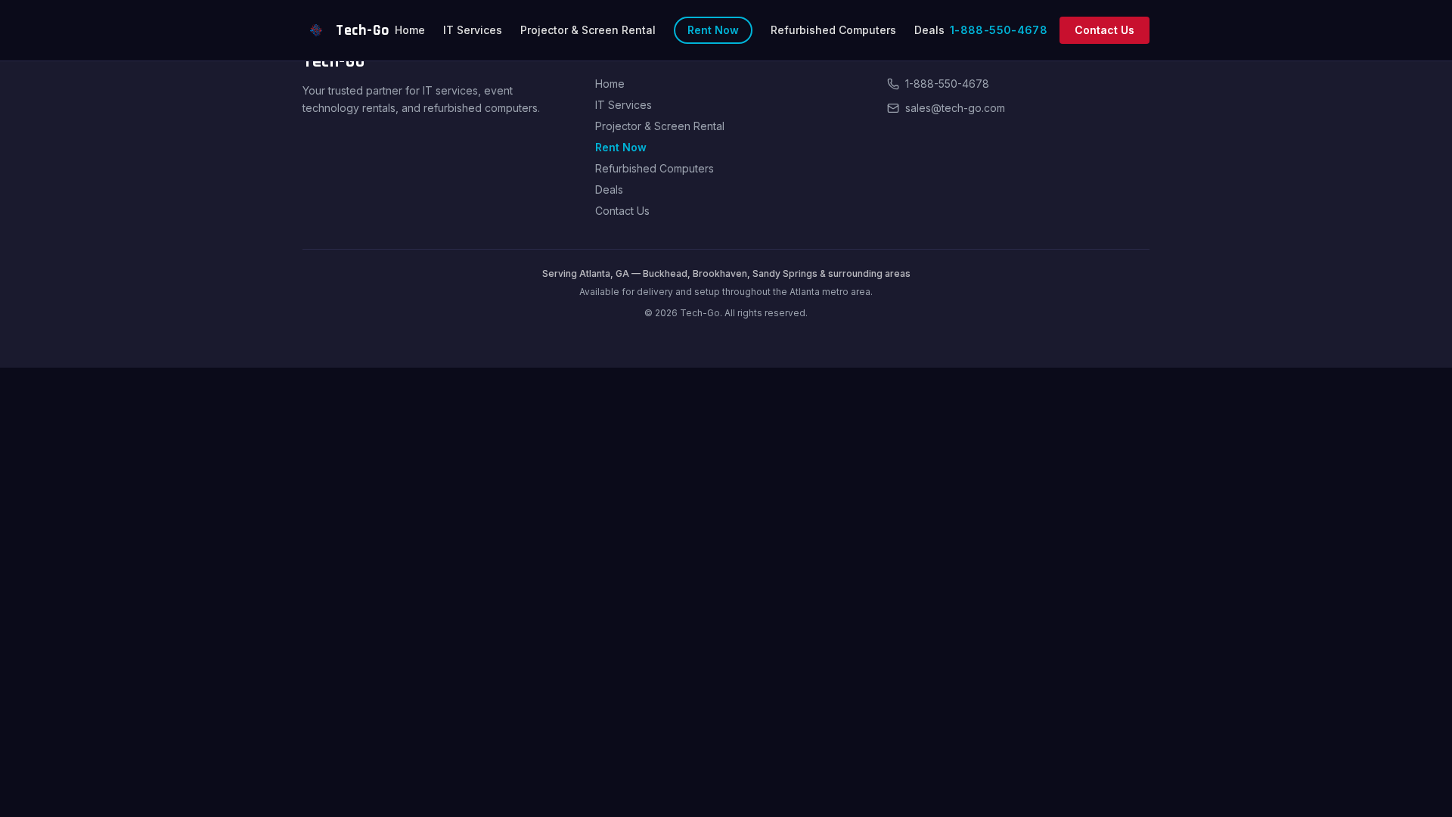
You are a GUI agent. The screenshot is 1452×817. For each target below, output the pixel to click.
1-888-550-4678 (998, 29)
